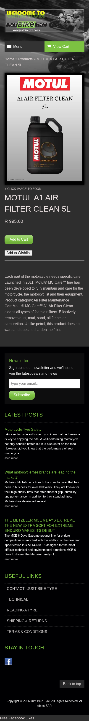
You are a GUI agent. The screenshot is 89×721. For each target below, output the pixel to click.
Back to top (72, 684)
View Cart (61, 46)
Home (9, 59)
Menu (17, 46)
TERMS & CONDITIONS (27, 632)
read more (11, 458)
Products (25, 59)
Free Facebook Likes (17, 718)
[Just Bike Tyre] (44, 22)
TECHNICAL (17, 599)
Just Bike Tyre (40, 701)
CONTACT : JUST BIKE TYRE (32, 589)
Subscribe (22, 395)
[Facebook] (8, 662)
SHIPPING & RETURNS (27, 621)
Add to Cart (19, 239)
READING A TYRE (22, 610)
